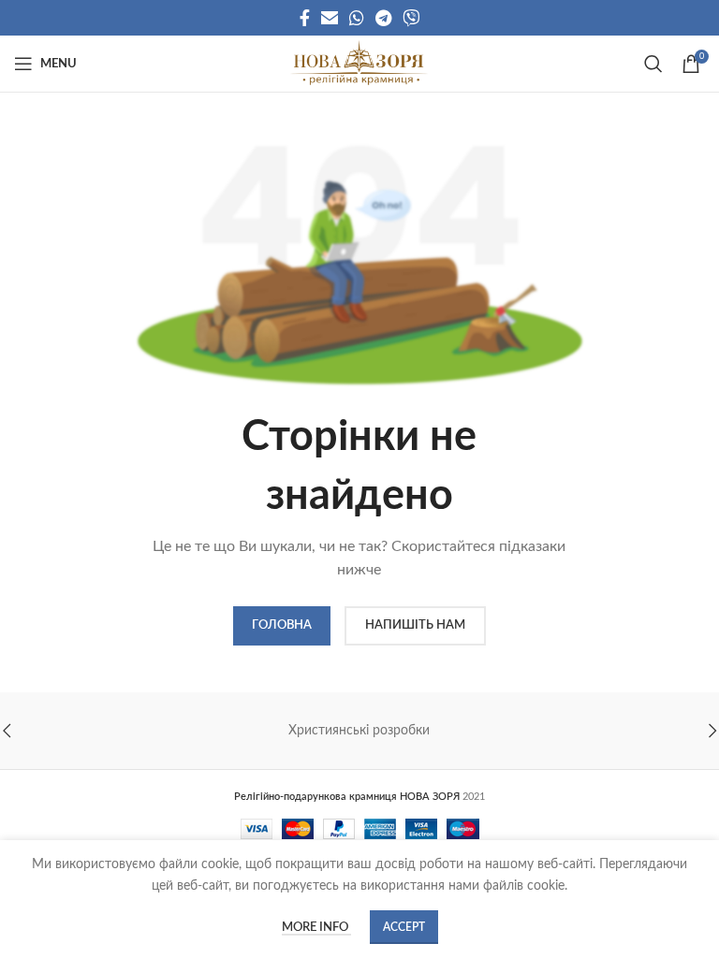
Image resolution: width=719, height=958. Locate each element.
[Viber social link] (411, 18)
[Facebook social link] (304, 18)
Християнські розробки (359, 730)
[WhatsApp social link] (357, 18)
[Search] (653, 63)
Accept (404, 927)
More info (316, 928)
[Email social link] (329, 18)
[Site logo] (359, 63)
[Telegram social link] (383, 18)
